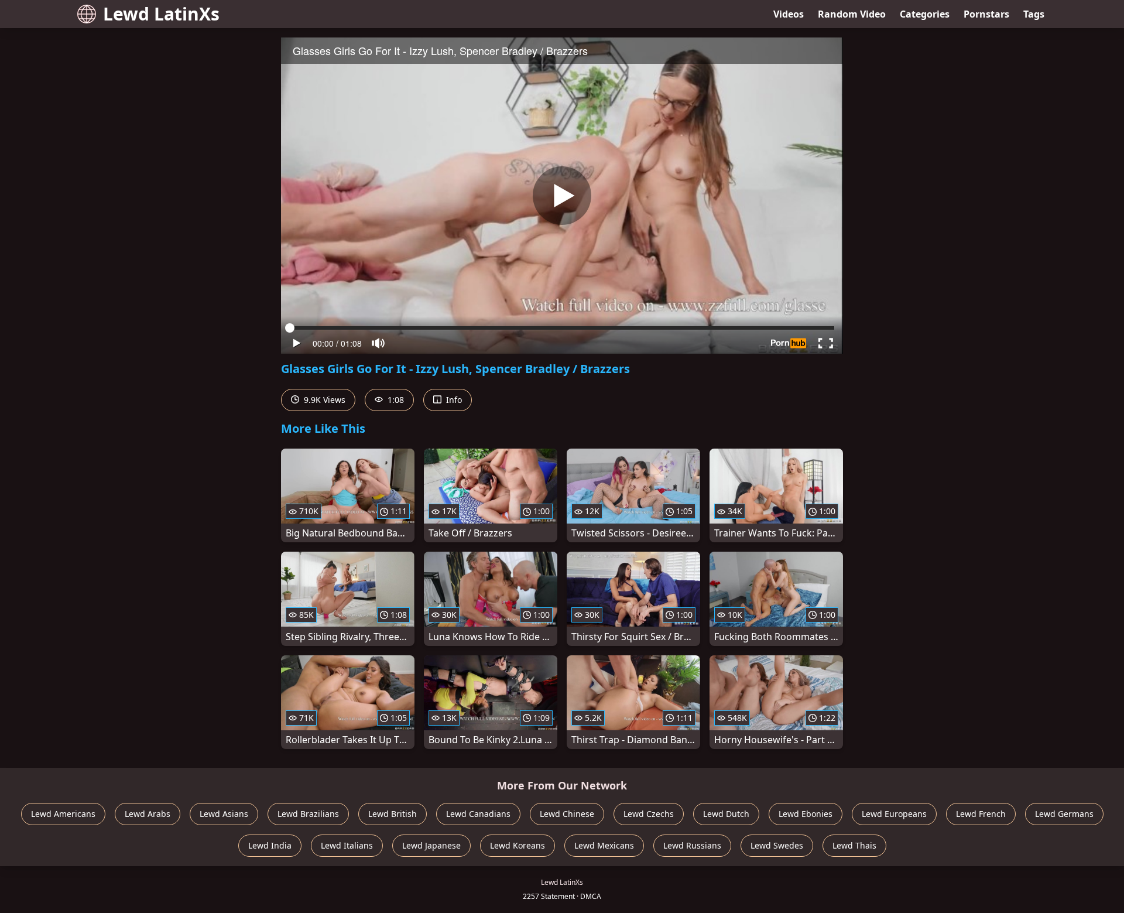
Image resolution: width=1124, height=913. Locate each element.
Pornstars (986, 14)
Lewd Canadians (478, 813)
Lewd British (392, 813)
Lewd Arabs (147, 813)
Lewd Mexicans (604, 845)
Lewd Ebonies (805, 813)
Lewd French (981, 813)
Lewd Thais (854, 845)
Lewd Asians (224, 813)
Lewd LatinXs (161, 14)
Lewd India (270, 845)
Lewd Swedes (777, 845)
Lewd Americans (63, 813)
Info (453, 399)
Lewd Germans (1064, 813)
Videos (788, 14)
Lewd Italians (347, 845)
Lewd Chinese (567, 813)
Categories (925, 14)
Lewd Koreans (517, 845)
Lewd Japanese (431, 845)
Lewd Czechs (648, 813)
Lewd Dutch (726, 813)
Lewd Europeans (894, 813)
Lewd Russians (692, 845)
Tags (1033, 14)
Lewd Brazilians (308, 813)
